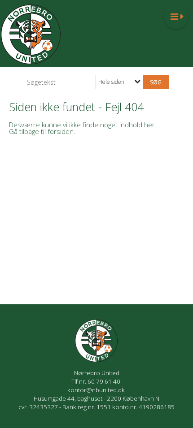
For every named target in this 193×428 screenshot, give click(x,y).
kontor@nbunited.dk (96, 390)
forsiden (61, 131)
